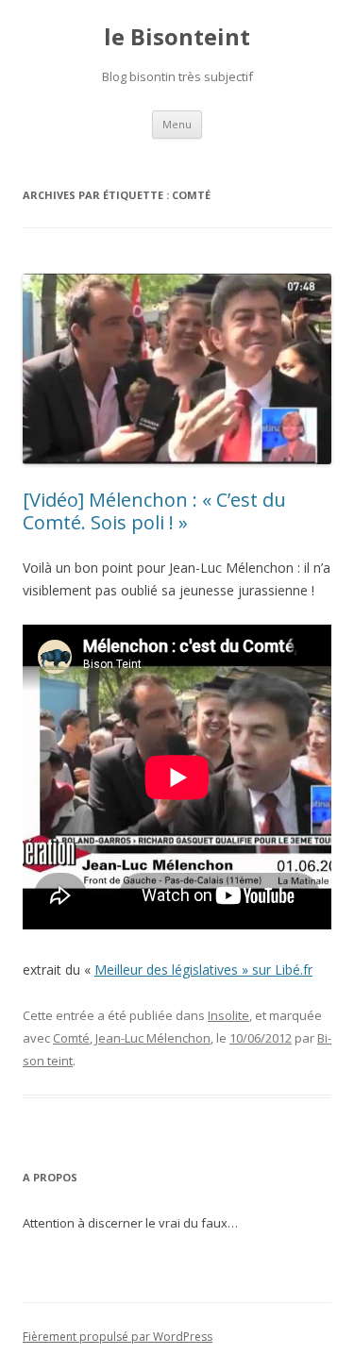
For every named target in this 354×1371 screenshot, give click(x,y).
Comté (71, 1037)
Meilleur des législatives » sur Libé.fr (203, 969)
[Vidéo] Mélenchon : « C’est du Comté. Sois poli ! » (154, 511)
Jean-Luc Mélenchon (153, 1037)
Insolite (228, 1015)
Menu (177, 124)
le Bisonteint (177, 37)
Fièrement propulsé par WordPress (117, 1337)
